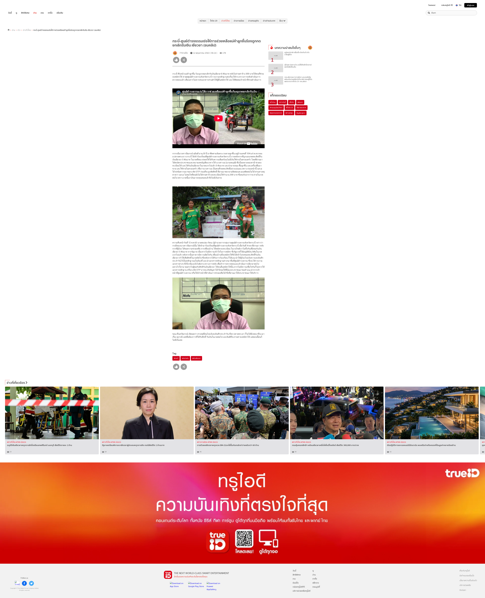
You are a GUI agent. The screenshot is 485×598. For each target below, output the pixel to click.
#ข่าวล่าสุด (289, 113)
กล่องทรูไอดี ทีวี (447, 5)
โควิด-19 (213, 20)
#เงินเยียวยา (196, 358)
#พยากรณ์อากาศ (276, 113)
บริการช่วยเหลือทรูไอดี (301, 590)
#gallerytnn (301, 113)
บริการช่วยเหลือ (465, 585)
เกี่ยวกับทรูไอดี (464, 570)
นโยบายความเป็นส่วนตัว (468, 580)
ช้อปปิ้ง (296, 582)
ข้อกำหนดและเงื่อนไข (466, 575)
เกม (42, 12)
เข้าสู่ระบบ (470, 5)
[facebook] (24, 583)
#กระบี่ (176, 358)
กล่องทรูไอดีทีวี (299, 586)
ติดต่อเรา (462, 590)
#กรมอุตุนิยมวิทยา (276, 107)
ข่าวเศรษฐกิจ (253, 20)
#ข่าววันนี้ (282, 102)
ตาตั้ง (50, 12)
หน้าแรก (203, 20)
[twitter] (31, 583)
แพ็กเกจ (315, 582)
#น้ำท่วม (272, 102)
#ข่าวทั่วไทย (11, 442)
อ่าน (35, 12)
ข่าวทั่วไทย (225, 20)
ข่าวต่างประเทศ (269, 20)
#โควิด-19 (289, 107)
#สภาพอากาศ (301, 107)
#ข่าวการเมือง (202, 442)
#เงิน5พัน (185, 358)
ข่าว (19, 30)
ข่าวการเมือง (239, 20)
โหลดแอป (431, 5)
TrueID (15, 5)
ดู (16, 12)
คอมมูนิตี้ (316, 586)
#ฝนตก (300, 102)
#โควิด (291, 102)
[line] (17, 583)
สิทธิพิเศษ (25, 12)
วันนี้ (10, 12)
